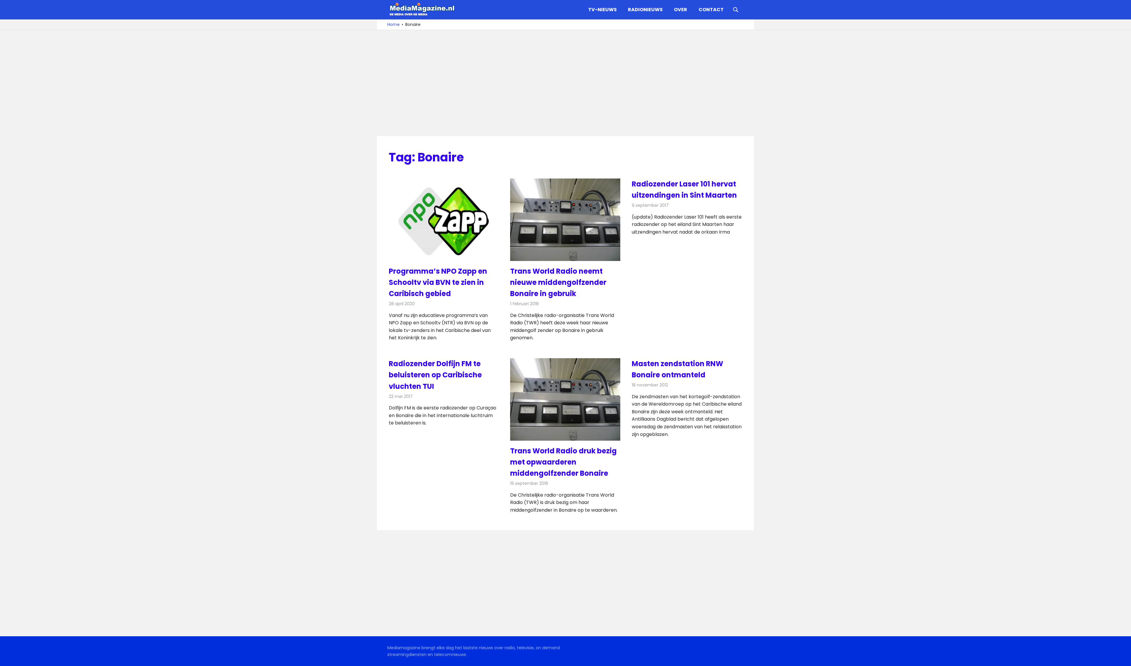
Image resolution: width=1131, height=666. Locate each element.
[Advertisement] (565, 83)
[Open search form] (735, 9)
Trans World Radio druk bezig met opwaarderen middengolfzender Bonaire (563, 462)
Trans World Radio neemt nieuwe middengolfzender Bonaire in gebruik (558, 282)
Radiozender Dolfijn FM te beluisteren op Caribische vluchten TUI (435, 375)
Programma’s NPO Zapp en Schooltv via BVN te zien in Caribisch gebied (438, 282)
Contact (711, 9)
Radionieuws (645, 9)
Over (680, 9)
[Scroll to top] (1122, 657)
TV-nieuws (602, 9)
